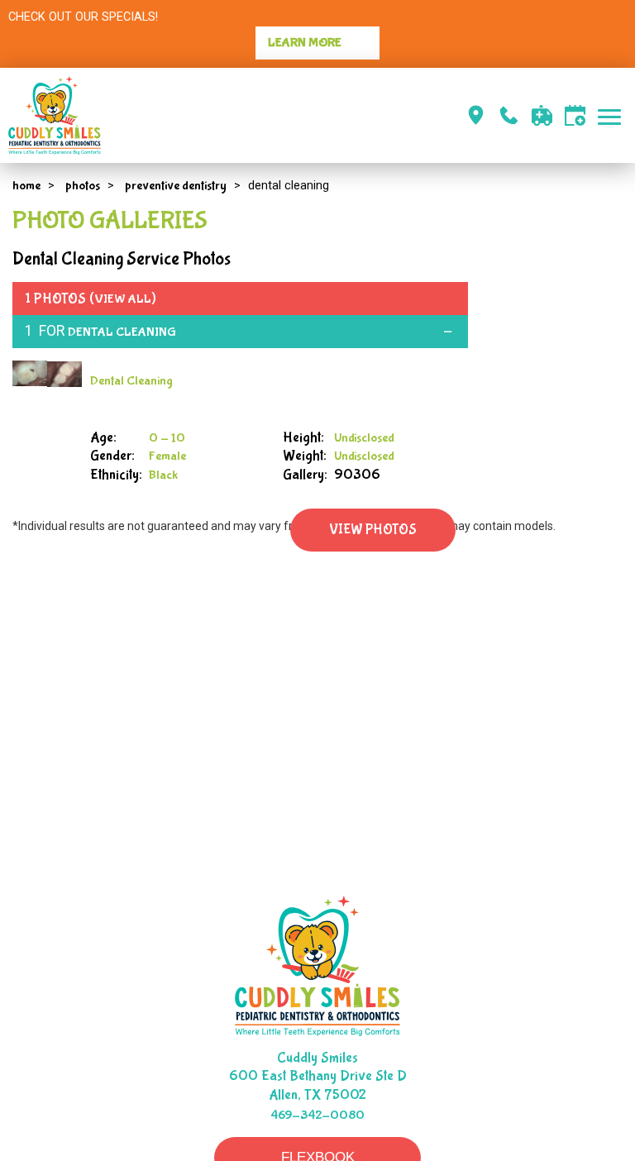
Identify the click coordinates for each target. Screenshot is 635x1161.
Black (163, 475)
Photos (82, 186)
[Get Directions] (476, 115)
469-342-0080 (317, 1115)
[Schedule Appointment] (575, 115)
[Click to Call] (509, 115)
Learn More (304, 42)
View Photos (373, 530)
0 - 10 (167, 438)
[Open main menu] (612, 115)
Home (26, 186)
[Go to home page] (163, 115)
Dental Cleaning (122, 332)
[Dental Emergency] (542, 115)
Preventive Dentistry (176, 186)
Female (167, 456)
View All (122, 299)
